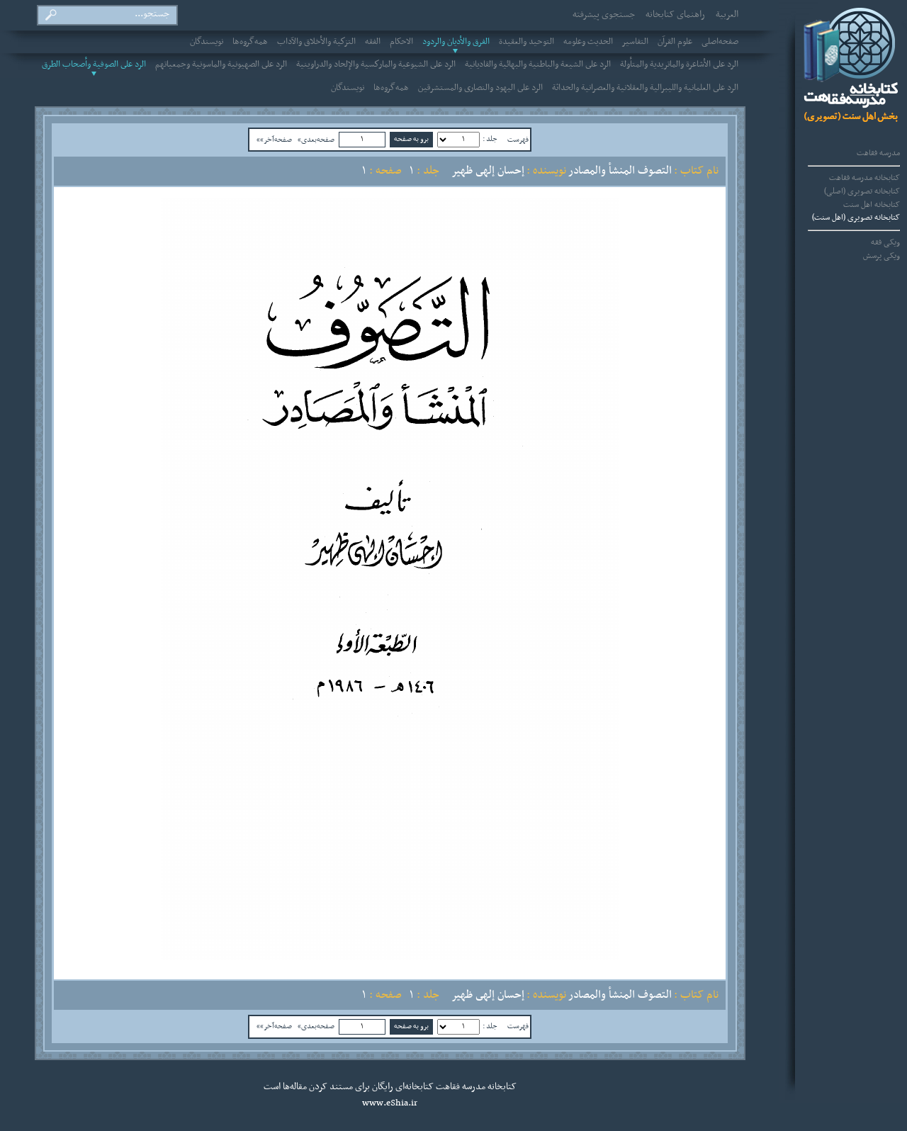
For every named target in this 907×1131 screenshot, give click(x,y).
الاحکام (401, 42)
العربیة (727, 15)
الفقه (373, 42)
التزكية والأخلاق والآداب (316, 42)
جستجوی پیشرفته (604, 15)
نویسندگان (206, 42)
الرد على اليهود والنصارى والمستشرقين (480, 88)
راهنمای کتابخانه (675, 15)
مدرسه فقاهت (878, 153)
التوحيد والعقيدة (526, 42)
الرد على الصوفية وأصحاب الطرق (94, 64)
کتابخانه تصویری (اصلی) (862, 191)
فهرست (518, 139)
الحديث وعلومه (588, 42)
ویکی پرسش (881, 256)
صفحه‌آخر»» (274, 139)
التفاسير (635, 42)
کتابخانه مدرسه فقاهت (864, 178)
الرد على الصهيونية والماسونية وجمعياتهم (221, 64)
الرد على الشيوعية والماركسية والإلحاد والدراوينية (376, 64)
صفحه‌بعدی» (316, 139)
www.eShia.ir (389, 1103)
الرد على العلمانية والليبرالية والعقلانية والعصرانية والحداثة (645, 88)
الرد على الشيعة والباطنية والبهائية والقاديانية (538, 64)
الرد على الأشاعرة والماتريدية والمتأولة (679, 64)
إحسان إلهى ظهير (487, 171)
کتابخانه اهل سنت (871, 205)
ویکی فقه (885, 242)
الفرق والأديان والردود (456, 42)
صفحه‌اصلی (720, 42)
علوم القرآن (675, 42)
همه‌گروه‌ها (250, 42)
